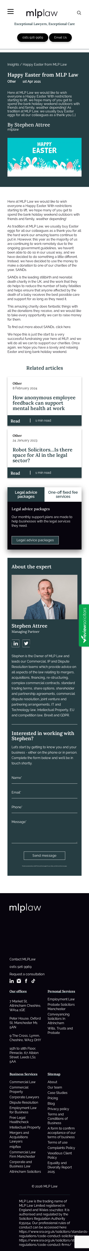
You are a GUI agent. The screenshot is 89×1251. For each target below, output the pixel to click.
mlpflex (15, 1147)
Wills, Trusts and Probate (60, 1030)
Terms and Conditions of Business (58, 1118)
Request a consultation (27, 974)
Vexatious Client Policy (60, 1155)
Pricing (53, 1098)
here (67, 327)
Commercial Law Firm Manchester (23, 1154)
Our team (55, 1087)
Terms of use (57, 1142)
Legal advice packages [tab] (26, 494)
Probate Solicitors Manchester (61, 1007)
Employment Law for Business (23, 1110)
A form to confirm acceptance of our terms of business (62, 1132)
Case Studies (57, 1093)
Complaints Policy (61, 1148)
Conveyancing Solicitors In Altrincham (59, 1018)
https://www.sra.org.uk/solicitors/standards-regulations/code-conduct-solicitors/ (53, 1234)
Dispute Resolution (24, 1102)
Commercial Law (23, 1082)
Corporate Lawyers (24, 1097)
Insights (13, 64)
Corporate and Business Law (21, 1164)
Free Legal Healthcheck (19, 1120)
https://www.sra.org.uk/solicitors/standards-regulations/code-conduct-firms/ (53, 1242)
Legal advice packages (35, 540)
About (52, 1082)
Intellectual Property (25, 1127)
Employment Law (61, 999)
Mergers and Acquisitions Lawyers (19, 1137)
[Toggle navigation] (10, 11)
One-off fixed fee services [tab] (63, 494)
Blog (51, 1103)
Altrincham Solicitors (25, 1172)
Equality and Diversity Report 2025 (60, 1167)
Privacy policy (58, 1109)
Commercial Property (19, 1089)
